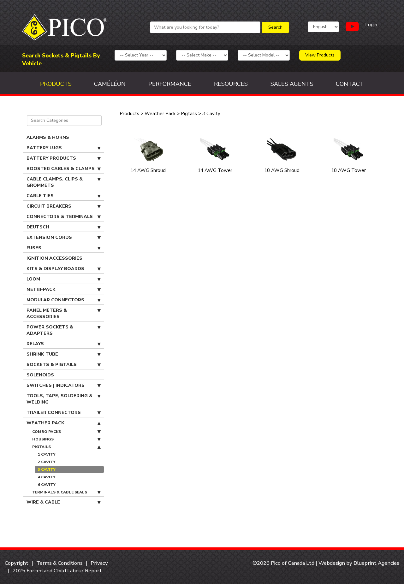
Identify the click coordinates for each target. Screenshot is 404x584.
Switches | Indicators (56, 385)
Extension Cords (49, 237)
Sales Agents (291, 84)
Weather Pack (45, 423)
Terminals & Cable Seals (59, 492)
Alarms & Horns (48, 137)
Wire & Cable (43, 502)
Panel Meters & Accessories (47, 313)
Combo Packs (46, 431)
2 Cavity (47, 461)
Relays (35, 344)
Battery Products (51, 158)
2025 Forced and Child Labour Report (57, 570)
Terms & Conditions (59, 563)
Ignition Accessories (54, 258)
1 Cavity (47, 454)
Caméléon (110, 84)
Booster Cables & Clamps (61, 169)
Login (371, 24)
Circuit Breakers (49, 206)
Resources (231, 84)
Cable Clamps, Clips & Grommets (55, 182)
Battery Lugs (44, 148)
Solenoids (40, 375)
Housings (43, 439)
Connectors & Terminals (60, 217)
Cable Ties (40, 196)
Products (56, 84)
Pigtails (41, 446)
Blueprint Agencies (376, 563)
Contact (350, 84)
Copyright (16, 563)
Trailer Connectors (54, 413)
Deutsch (38, 227)
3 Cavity (47, 469)
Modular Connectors (55, 300)
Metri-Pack (41, 289)
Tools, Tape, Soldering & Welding (59, 399)
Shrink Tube (42, 354)
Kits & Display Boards (55, 269)
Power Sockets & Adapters (50, 330)
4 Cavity (47, 477)
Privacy (99, 563)
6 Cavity (47, 484)
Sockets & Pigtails (52, 365)
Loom (33, 279)
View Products (320, 55)
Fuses (34, 248)
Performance (169, 84)
